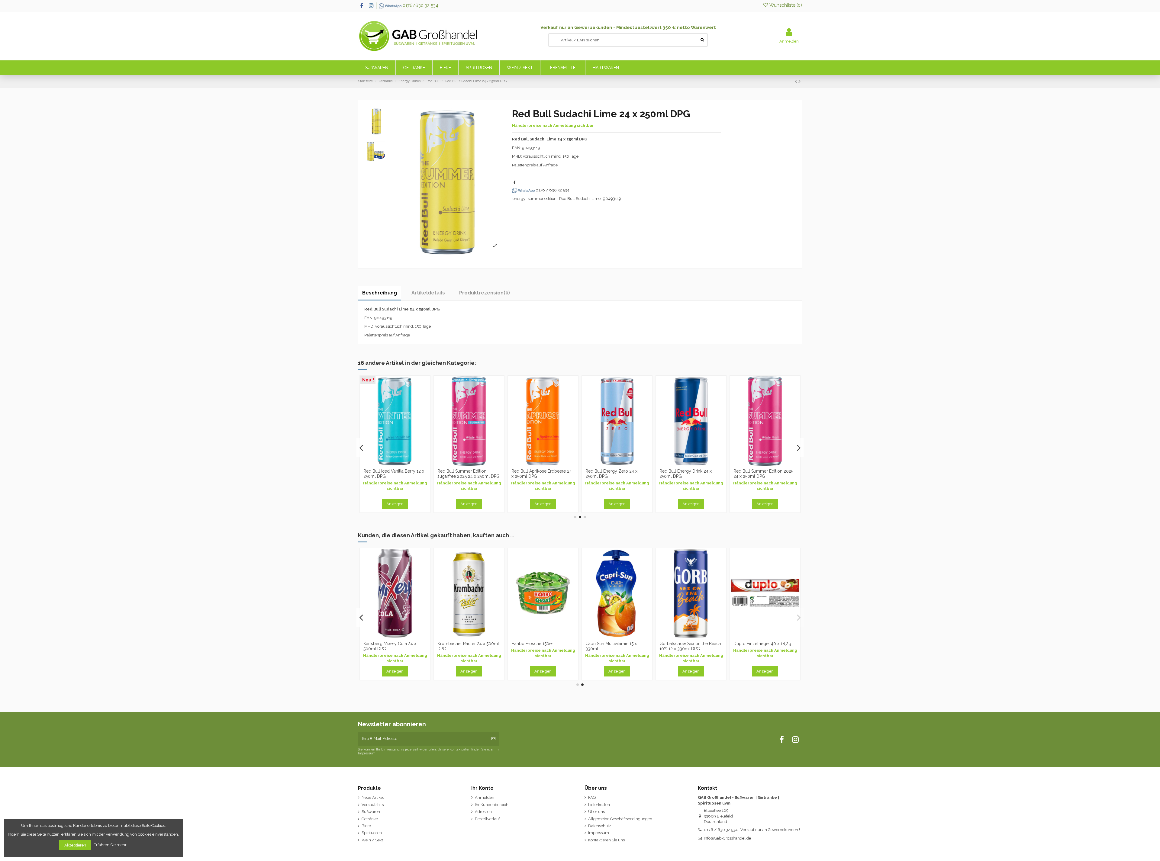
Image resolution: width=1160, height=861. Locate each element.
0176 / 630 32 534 (552, 190)
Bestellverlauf (487, 819)
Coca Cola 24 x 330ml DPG (538, 643)
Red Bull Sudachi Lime (580, 198)
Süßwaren (371, 811)
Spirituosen (372, 832)
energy (519, 198)
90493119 (612, 198)
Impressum (598, 832)
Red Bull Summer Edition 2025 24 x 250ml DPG (467, 474)
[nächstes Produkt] (799, 81)
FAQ (592, 797)
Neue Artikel (373, 797)
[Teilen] (514, 182)
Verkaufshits (373, 804)
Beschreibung (379, 293)
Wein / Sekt (372, 840)
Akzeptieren (75, 845)
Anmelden (484, 797)
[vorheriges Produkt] (796, 81)
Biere (366, 826)
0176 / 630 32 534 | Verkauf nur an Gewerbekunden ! (752, 829)
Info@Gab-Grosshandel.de (727, 838)
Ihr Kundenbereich (491, 804)
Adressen (483, 811)
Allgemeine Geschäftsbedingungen (620, 819)
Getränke (370, 819)
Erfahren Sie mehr (110, 845)
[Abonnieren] (493, 739)
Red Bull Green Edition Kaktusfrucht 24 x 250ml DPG (539, 474)
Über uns (596, 811)
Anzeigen (395, 504)
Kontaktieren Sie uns (606, 840)
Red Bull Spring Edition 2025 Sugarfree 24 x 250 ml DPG (761, 474)
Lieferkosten (599, 804)
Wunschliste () (785, 5)
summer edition (542, 198)
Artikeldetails (428, 293)
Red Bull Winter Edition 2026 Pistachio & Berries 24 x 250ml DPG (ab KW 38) (689, 476)
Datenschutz (599, 826)
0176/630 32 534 (419, 5)
